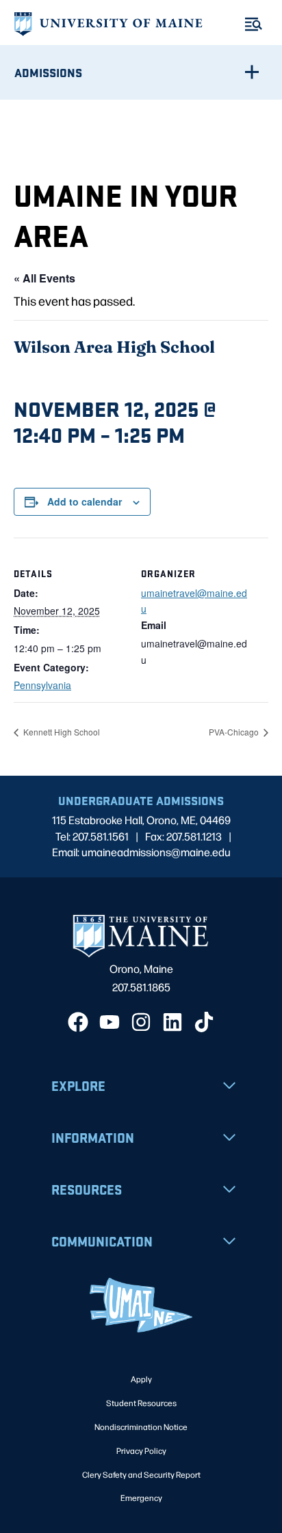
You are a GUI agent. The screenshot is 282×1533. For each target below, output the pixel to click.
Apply (141, 1378)
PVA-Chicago (235, 732)
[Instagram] (141, 1022)
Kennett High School (60, 732)
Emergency (141, 1497)
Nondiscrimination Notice (141, 1426)
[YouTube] (109, 1022)
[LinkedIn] (172, 1022)
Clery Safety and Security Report (141, 1474)
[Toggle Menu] (254, 24)
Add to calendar (84, 501)
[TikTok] (204, 1022)
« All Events (44, 278)
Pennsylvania (42, 685)
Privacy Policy (141, 1450)
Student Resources (141, 1402)
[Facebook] (78, 1022)
